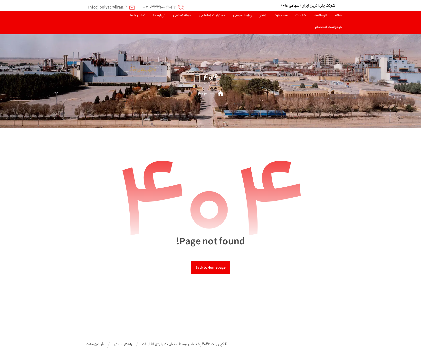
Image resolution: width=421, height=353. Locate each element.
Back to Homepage (210, 267)
